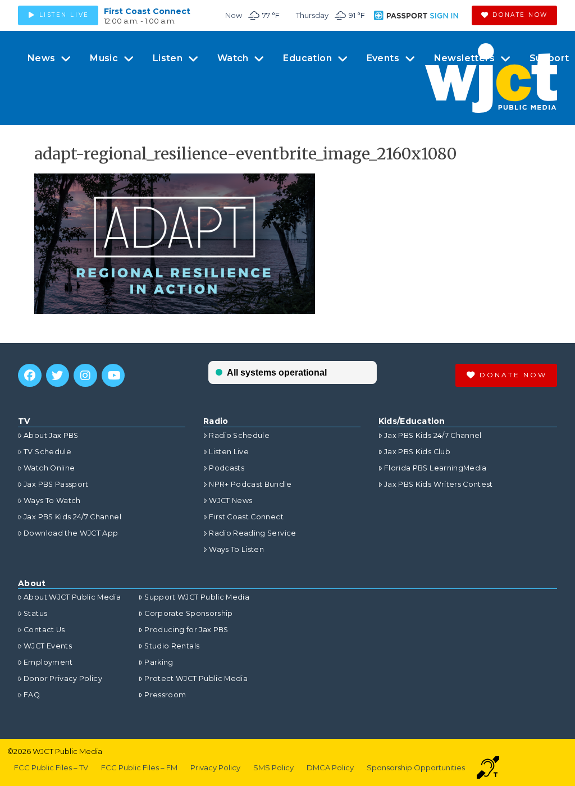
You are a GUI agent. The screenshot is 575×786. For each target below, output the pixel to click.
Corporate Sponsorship (188, 613)
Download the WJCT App (71, 533)
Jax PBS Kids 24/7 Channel (72, 517)
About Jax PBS (51, 435)
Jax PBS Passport (56, 484)
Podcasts (226, 468)
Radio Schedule (239, 435)
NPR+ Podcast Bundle (250, 484)
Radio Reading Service (252, 533)
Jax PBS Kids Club (417, 451)
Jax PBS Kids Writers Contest (438, 484)
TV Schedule (47, 451)
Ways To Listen (236, 549)
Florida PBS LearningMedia (435, 468)
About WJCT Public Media (72, 597)
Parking (158, 662)
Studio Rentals (171, 646)
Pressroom (165, 695)
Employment (48, 662)
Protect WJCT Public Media (196, 678)
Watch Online (49, 468)
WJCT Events (48, 646)
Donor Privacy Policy (63, 678)
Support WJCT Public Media (196, 597)
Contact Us (44, 629)
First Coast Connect (147, 11)
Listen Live (229, 451)
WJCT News (230, 500)
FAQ (32, 695)
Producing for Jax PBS (186, 629)
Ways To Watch (52, 500)
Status (35, 613)
